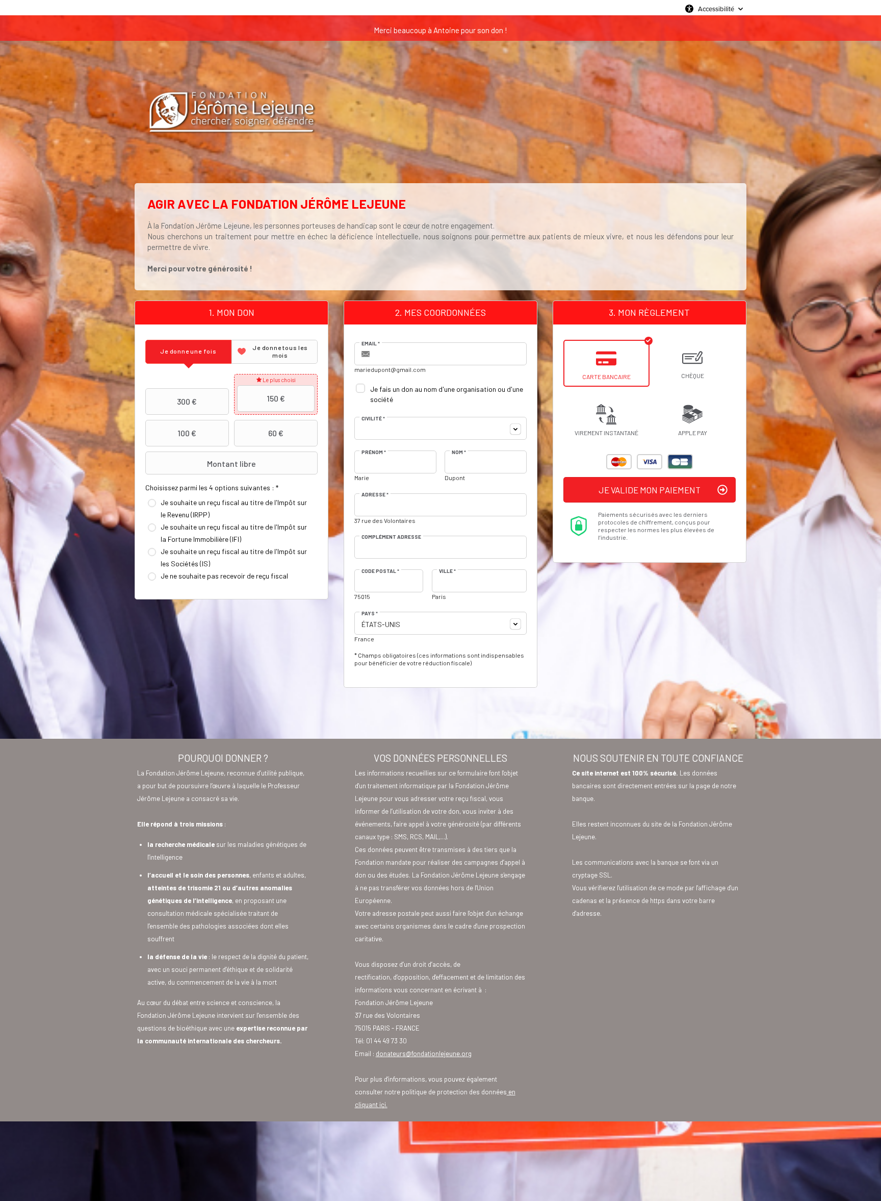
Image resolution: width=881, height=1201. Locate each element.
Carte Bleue (680, 461)
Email (370, 343)
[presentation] (188, 351)
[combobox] (440, 428)
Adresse (374, 494)
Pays (369, 613)
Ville (447, 571)
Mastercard (619, 461)
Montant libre (231, 463)
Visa (649, 461)
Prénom (373, 452)
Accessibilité (716, 8)
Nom (459, 452)
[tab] (188, 352)
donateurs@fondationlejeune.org (424, 1053)
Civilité (373, 418)
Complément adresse (391, 537)
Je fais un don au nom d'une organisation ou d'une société (446, 394)
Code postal (380, 571)
